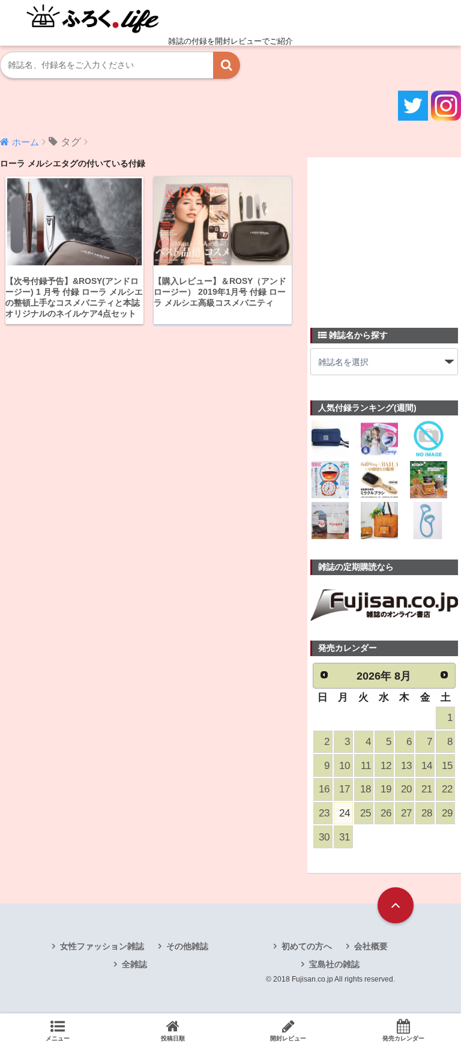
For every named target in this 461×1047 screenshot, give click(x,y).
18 (365, 789)
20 (406, 789)
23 (324, 813)
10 (344, 765)
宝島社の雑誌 (334, 964)
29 (447, 813)
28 (426, 813)
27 (406, 813)
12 (386, 765)
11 (366, 765)
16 (324, 789)
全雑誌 (134, 964)
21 (426, 789)
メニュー (58, 1038)
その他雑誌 (187, 946)
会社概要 (371, 946)
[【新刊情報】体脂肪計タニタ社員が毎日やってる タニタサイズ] (428, 522)
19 (386, 789)
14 (426, 765)
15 (447, 765)
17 (344, 789)
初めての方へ (307, 946)
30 (324, 837)
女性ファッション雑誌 (102, 946)
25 (365, 813)
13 (406, 765)
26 (386, 813)
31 (344, 837)
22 (447, 789)
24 (344, 813)
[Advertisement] (385, 235)
